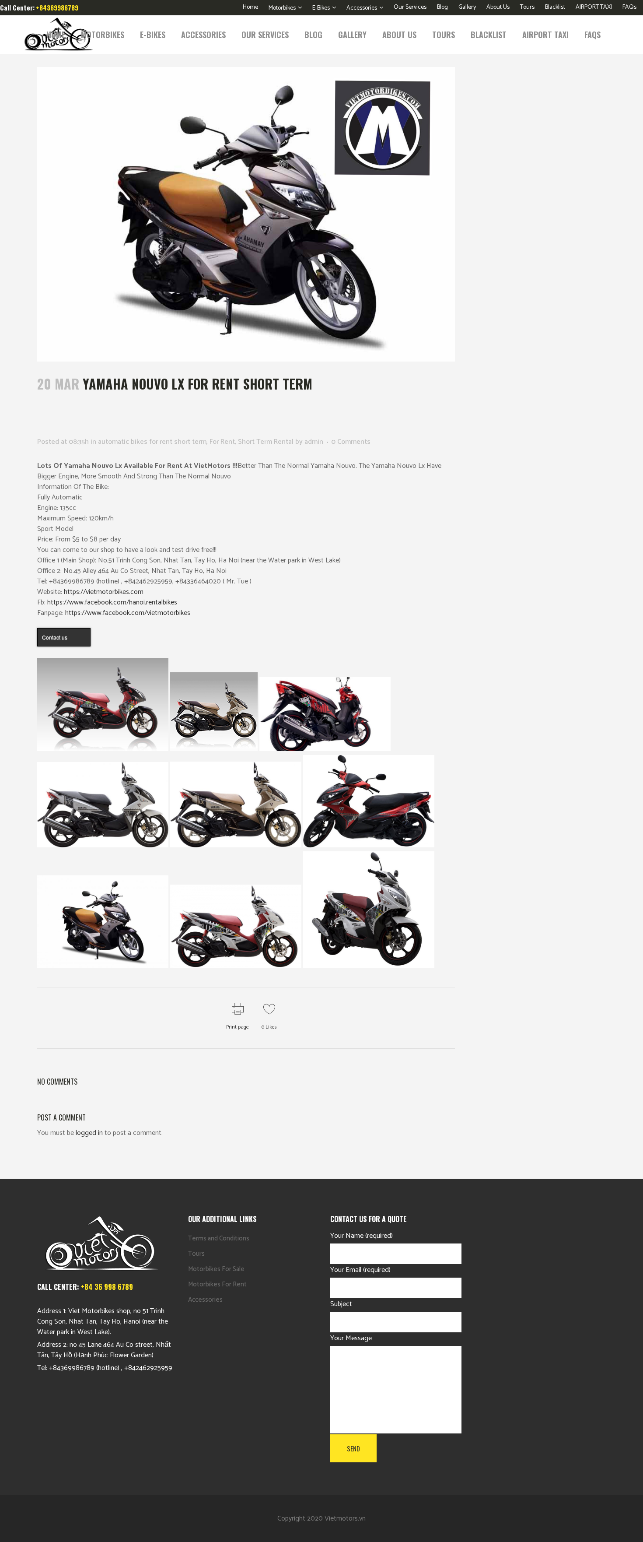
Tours (527, 7)
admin (313, 442)
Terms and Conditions (218, 1238)
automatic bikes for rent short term (152, 442)
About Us (498, 7)
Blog (442, 7)
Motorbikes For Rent (217, 1284)
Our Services (410, 7)
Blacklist (555, 7)
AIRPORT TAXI (594, 7)
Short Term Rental (266, 442)
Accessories (361, 8)
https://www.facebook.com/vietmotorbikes (127, 613)
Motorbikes (282, 8)
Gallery (467, 7)
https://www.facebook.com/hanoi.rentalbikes (112, 602)
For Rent (222, 442)
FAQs (629, 7)
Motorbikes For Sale (216, 1269)
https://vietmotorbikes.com (103, 592)
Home (250, 7)
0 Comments (350, 442)
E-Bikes (321, 8)
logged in (89, 1133)
